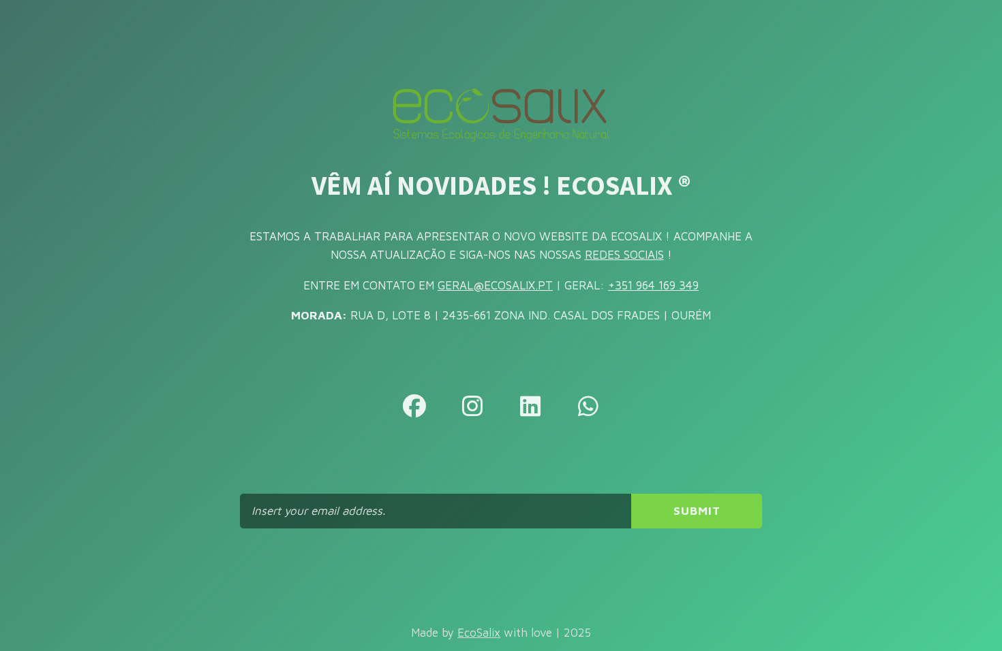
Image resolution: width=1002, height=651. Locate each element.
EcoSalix (478, 632)
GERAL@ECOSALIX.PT (495, 285)
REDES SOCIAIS (624, 254)
